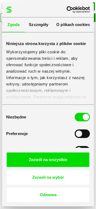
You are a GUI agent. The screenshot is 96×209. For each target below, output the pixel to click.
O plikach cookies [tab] (73, 24)
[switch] (82, 133)
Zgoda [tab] (13, 24)
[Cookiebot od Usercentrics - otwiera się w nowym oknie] (68, 9)
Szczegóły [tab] (38, 24)
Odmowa (48, 194)
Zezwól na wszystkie (48, 159)
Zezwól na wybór (48, 177)
